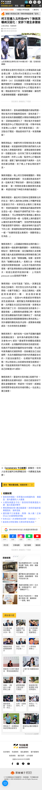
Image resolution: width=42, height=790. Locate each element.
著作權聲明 (35, 752)
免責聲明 (15, 752)
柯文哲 (6, 545)
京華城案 (16, 545)
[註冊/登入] (39, 2)
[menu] (40, 6)
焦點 (16, 5)
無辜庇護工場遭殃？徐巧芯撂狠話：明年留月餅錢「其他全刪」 (20, 630)
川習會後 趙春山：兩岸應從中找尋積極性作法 (33, 648)
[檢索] (34, 2)
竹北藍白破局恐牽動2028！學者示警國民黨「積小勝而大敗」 (7, 630)
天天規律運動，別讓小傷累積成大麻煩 (33, 630)
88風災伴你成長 (23, 9)
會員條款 (12, 755)
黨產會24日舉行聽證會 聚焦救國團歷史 (11, 670)
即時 (22, 5)
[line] (23, 764)
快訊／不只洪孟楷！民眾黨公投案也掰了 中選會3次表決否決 (21, 648)
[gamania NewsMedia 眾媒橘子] (21, 773)
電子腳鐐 (27, 545)
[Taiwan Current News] (26, 2)
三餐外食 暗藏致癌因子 (31, 670)
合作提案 (29, 755)
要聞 (28, 5)
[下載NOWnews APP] (30, 2)
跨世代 (36, 9)
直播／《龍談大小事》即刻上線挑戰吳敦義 (7, 687)
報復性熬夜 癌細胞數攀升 (7, 649)
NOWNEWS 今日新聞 (16, 468)
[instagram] (18, 764)
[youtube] (28, 764)
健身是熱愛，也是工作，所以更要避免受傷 (7, 706)
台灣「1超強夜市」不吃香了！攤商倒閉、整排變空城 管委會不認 (21, 705)
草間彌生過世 (7, 5)
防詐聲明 (6, 752)
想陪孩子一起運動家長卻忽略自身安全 (11, 727)
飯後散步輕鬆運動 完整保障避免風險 (33, 687)
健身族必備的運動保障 (30, 727)
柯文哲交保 (13, 484)
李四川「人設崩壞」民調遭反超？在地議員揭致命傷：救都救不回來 (33, 705)
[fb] (12, 764)
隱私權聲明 (24, 752)
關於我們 (21, 755)
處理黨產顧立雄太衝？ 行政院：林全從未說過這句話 (21, 687)
